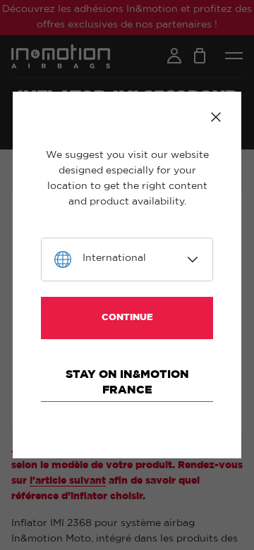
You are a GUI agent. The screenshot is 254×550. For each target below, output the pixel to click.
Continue (127, 317)
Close (215, 117)
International (114, 258)
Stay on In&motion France (127, 382)
